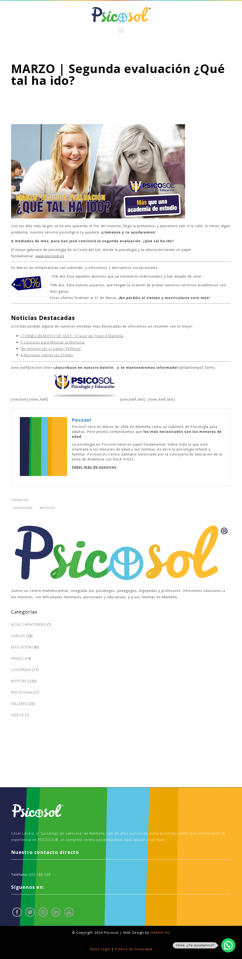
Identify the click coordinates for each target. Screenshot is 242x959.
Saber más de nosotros (94, 467)
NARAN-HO (160, 932)
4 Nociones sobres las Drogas (47, 355)
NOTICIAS (48, 508)
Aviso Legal (100, 949)
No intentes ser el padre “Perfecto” (51, 348)
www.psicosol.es (49, 256)
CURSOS (18, 636)
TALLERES (19, 703)
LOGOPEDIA (21, 670)
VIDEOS (17, 715)
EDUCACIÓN (22, 508)
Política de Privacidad (133, 949)
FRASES (17, 658)
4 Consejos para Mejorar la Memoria (53, 342)
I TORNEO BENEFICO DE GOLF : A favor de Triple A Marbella (72, 336)
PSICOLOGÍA (21, 692)
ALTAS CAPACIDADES (28, 624)
